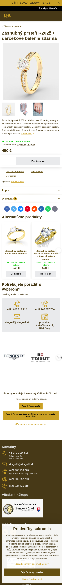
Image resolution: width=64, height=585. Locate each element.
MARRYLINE (17, 181)
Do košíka (38, 161)
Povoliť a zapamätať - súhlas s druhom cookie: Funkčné (31, 415)
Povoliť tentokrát (31, 406)
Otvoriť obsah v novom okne (32, 424)
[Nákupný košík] (50, 16)
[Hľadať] (43, 16)
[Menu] (58, 16)
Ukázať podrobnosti (32, 579)
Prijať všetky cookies (32, 572)
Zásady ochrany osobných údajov (32, 564)
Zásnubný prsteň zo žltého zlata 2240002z (16, 252)
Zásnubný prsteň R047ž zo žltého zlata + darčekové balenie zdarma (46, 255)
